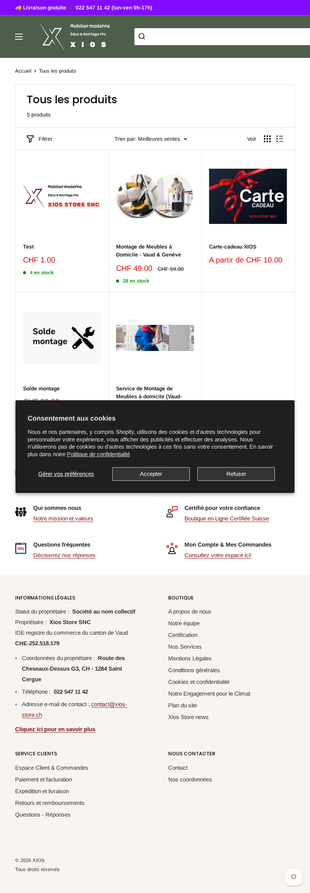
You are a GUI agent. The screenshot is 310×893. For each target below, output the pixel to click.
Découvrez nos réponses (64, 555)
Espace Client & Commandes (51, 767)
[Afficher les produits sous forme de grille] (267, 138)
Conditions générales (194, 670)
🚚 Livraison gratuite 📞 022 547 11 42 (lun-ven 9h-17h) (83, 8)
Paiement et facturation (43, 779)
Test (28, 247)
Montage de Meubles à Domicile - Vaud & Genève (148, 251)
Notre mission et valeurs (63, 518)
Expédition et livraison (42, 791)
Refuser (236, 474)
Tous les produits (57, 71)
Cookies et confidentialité (198, 682)
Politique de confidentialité (98, 454)
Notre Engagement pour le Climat (209, 693)
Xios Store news (188, 717)
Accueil (23, 71)
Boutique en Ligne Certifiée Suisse (226, 518)
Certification (182, 635)
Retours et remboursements (50, 803)
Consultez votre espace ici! (217, 555)
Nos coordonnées (190, 779)
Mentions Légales (190, 658)
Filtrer (46, 139)
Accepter (151, 474)
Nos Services (185, 646)
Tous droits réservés (37, 869)
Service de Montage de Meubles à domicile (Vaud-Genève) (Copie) (149, 396)
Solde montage (41, 388)
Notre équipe (184, 623)
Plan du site (182, 705)
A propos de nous (189, 611)
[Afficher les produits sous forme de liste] (279, 138)
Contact (178, 767)
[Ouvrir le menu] (19, 37)
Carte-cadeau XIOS (232, 247)
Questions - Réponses (43, 814)
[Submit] (143, 36)
